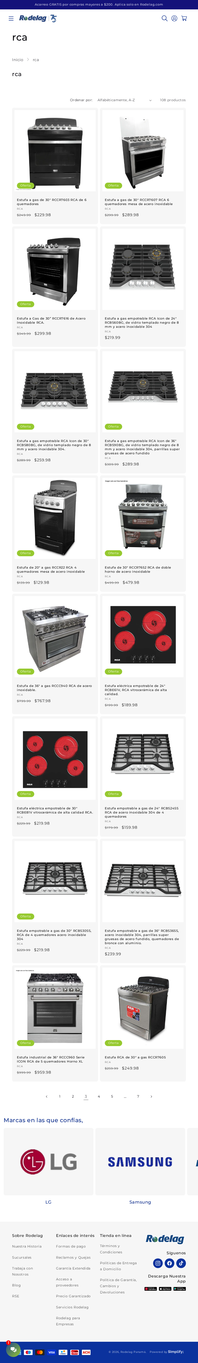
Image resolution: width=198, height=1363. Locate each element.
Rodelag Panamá (133, 1352)
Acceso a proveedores (67, 1282)
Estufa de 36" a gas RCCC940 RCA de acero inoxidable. (54, 688)
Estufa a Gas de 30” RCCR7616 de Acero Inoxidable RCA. (51, 320)
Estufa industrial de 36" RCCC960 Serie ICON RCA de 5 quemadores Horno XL (51, 1059)
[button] (11, 18)
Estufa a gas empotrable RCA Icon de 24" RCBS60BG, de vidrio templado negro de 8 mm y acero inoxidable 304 (142, 322)
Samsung (140, 1202)
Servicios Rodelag (72, 1307)
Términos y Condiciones (111, 1249)
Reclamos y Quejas (73, 1257)
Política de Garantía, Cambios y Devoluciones (118, 1286)
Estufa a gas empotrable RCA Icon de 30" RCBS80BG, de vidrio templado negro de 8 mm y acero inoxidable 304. (54, 445)
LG (48, 1202)
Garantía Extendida (73, 1268)
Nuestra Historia (27, 1246)
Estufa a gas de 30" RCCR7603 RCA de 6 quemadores (51, 202)
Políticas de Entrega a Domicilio (118, 1266)
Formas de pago (71, 1246)
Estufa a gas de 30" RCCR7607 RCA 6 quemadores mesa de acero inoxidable (139, 202)
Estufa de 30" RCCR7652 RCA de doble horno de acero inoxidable (138, 569)
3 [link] (86, 1096)
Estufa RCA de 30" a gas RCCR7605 (135, 1057)
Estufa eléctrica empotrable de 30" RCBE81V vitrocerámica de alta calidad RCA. (55, 810)
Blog (16, 1285)
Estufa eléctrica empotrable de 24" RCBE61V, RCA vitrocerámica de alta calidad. (136, 690)
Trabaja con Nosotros (22, 1271)
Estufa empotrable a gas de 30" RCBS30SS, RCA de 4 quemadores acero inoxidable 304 (54, 935)
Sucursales (22, 1257)
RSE (15, 1296)
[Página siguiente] (151, 1096)
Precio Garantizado (73, 1296)
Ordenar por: (81, 100)
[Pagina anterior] (47, 1096)
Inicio (18, 59)
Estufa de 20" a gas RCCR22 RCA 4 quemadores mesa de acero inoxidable (51, 569)
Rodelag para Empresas (68, 1321)
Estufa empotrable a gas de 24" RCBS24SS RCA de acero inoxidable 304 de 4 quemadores (141, 812)
